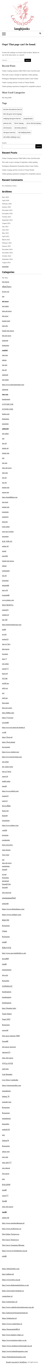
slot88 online (6, 781)
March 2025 (6, 240)
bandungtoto (6, 399)
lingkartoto (5, 345)
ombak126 (5, 615)
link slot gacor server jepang (12, 114)
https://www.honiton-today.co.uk (14, 1340)
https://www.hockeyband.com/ (12, 757)
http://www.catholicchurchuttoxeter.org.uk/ (18, 1307)
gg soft (4, 634)
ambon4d (5, 340)
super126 (5, 776)
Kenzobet (5, 981)
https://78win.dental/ (8, 742)
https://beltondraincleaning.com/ (14, 1357)
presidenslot (6, 840)
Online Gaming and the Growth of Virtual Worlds (18, 82)
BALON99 (6, 1185)
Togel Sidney (7, 1014)
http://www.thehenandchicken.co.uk (15, 1285)
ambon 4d (5, 448)
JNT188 (4, 678)
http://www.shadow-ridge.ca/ (13, 1335)
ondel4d (5, 350)
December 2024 (7, 249)
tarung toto (5, 492)
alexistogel (5, 881)
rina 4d (4, 370)
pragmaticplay (28, 118)
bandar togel (6, 321)
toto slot (4, 365)
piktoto (4, 360)
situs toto (5, 326)
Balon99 (5, 816)
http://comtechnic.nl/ (9, 1302)
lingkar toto (5, 414)
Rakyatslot (5, 703)
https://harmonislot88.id (11, 1329)
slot (3, 296)
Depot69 (5, 887)
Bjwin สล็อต (6, 806)
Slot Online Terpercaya (10, 1234)
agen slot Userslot (8, 531)
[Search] (40, 33)
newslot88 (5, 722)
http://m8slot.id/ (8, 1274)
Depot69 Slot (6, 884)
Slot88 (4, 1201)
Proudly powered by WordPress (16, 1362)
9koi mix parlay (7, 708)
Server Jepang (18, 123)
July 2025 (5, 226)
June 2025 (5, 230)
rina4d (4, 551)
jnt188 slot (5, 683)
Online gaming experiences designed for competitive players (21, 86)
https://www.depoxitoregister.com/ (13, 385)
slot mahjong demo (24, 132)
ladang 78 (5, 1096)
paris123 (5, 801)
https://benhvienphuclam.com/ (11, 625)
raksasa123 (6, 1052)
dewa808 (5, 959)
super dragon (6, 850)
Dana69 (4, 869)
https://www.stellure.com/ (10, 825)
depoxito (5, 522)
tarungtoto (5, 266)
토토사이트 (6, 948)
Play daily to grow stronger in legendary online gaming (20, 75)
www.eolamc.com (8, 600)
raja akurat (6, 1168)
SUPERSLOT (7, 986)
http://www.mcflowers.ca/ (11, 1229)
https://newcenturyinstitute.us (13, 1291)
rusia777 (5, 1196)
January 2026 (6, 207)
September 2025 (7, 220)
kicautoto (5, 654)
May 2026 (5, 197)
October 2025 (6, 217)
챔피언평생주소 (8, 605)
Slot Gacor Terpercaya (10, 1240)
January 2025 (6, 246)
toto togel (5, 502)
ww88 (4, 732)
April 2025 (5, 236)
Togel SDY (6, 1019)
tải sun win (5, 291)
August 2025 (6, 223)
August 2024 (6, 262)
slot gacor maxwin (9, 132)
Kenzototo (5, 878)
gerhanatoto (6, 571)
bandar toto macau (8, 331)
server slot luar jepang (34, 123)
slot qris (5, 975)
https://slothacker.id (9, 1318)
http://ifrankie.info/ (9, 1008)
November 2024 (7, 253)
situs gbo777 (6, 1163)
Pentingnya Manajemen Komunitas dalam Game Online (20, 78)
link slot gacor (6, 336)
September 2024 (7, 259)
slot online (5, 306)
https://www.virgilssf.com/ (10, 752)
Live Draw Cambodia (10, 1080)
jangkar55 (5, 517)
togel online (6, 527)
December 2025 (7, 210)
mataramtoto (6, 970)
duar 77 (4, 659)
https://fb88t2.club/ (8, 713)
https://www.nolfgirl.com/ (10, 791)
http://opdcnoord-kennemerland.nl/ (15, 1313)
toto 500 (4, 620)
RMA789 (5, 920)
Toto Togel (5, 855)
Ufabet (4, 931)
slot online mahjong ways (11, 137)
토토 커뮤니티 (7, 541)
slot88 (4, 629)
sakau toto (6, 1151)
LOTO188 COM (7, 404)
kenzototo (5, 835)
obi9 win (5, 688)
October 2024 (6, 256)
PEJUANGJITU (7, 845)
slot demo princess (20, 128)
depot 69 (5, 673)
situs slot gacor (7, 311)
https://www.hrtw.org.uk (11, 1280)
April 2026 (5, 200)
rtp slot (4, 874)
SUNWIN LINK (7, 409)
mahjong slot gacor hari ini (12, 118)
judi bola (5, 1069)
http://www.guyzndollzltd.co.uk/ (14, 953)
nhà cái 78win (6, 771)
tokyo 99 (5, 590)
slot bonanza (7, 128)
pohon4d (5, 904)
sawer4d (5, 1030)
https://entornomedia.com (11, 1085)
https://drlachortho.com (10, 1269)
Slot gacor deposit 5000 (11, 1036)
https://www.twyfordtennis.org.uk (14, 1251)
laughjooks (22, 29)
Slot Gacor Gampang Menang (13, 1245)
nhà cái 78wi (6, 644)
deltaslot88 (5, 585)
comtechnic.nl (7, 1296)
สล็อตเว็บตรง (6, 287)
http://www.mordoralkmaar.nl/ (13, 1223)
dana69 (4, 786)
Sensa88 (5, 1041)
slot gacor (5, 301)
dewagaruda (6, 747)
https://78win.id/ (7, 737)
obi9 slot (5, 698)
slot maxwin (6, 893)
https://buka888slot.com (9, 497)
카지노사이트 (7, 1063)
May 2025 (5, 233)
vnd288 (4, 830)
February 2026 (7, 204)
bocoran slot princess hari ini (12, 109)
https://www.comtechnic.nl (12, 1324)
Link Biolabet (7, 1074)
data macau (5, 649)
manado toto (6, 1102)
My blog (5, 97)
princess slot (7, 123)
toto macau (5, 282)
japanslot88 (5, 595)
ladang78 (5, 1140)
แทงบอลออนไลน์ (9, 898)
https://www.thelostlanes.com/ (13, 909)
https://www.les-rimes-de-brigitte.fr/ (13, 727)
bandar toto (5, 453)
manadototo (6, 820)
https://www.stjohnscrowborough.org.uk (17, 1346)
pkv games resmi (7, 767)
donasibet (5, 1124)
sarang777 (5, 669)
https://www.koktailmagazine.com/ (15, 1351)
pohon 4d (5, 1218)
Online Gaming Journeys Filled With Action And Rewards (21, 71)
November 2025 (7, 213)
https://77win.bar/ (7, 718)
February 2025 (7, 243)
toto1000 (5, 556)
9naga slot (5, 811)
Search (4, 143)
